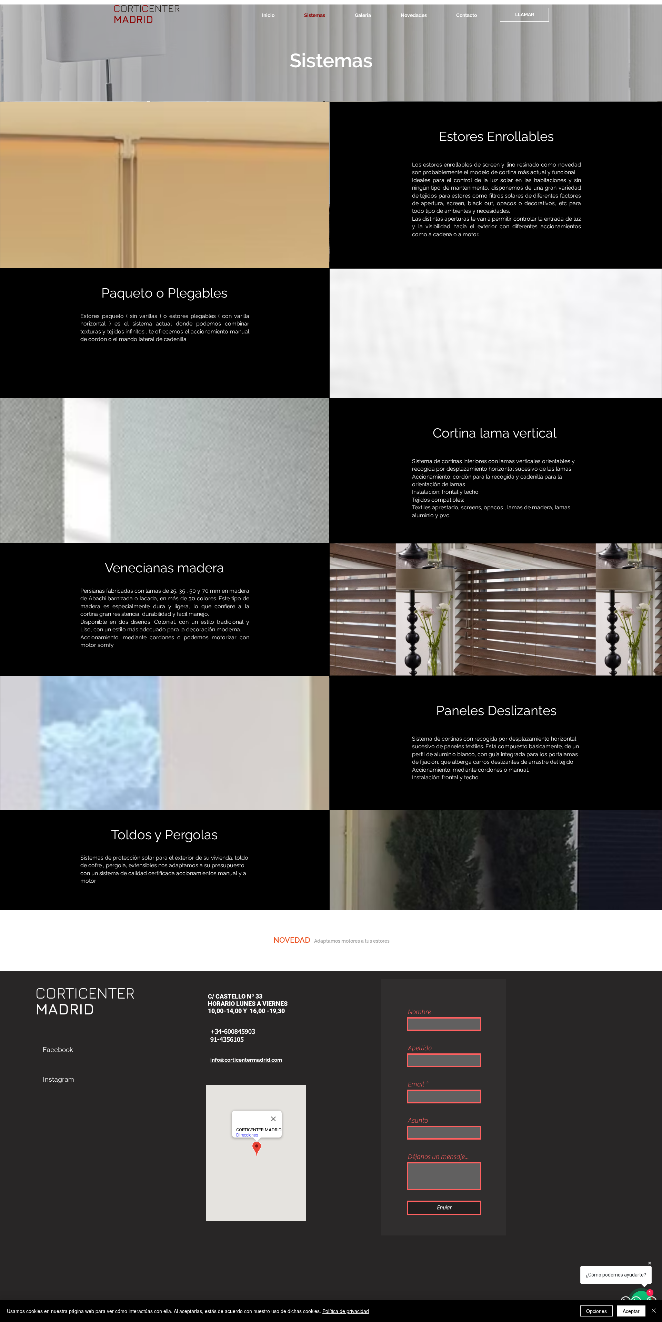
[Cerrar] (654, 1310)
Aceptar (631, 1311)
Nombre (419, 1012)
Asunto (418, 1120)
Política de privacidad (345, 1311)
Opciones (596, 1311)
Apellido (419, 1048)
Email (416, 1084)
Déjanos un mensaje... (438, 1156)
